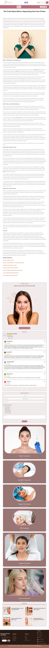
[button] (18, 7)
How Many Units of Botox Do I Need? (10, 265)
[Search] (47, 2)
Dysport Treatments (24, 504)
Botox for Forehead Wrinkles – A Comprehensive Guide (13, 262)
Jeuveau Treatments (8, 411)
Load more (24, 388)
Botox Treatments (7, 406)
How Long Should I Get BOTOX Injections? (11, 272)
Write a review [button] (10, 338)
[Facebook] (25, 2)
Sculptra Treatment (24, 563)
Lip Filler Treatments (8, 410)
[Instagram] (27, 2)
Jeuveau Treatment (24, 598)
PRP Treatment (24, 528)
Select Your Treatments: (7, 405)
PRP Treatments (7, 409)
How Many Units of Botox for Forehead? (10, 267)
